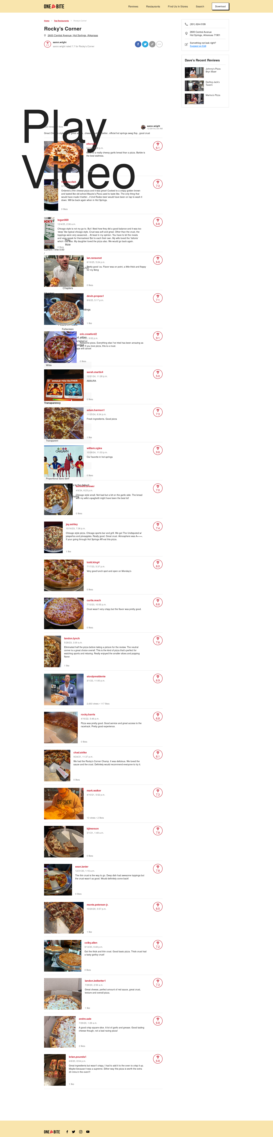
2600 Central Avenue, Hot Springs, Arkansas (73, 35)
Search (200, 6)
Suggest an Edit (198, 46)
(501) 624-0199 (198, 24)
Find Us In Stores (178, 6)
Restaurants (153, 6)
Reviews (133, 6)
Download (220, 6)
